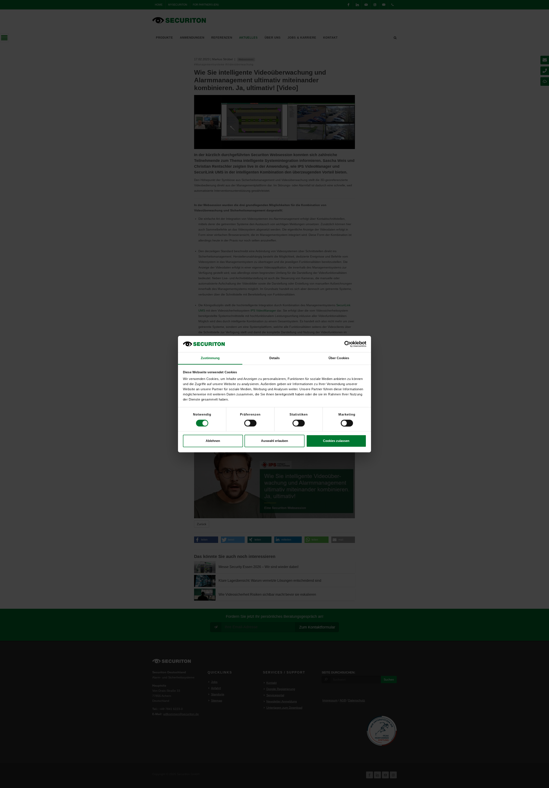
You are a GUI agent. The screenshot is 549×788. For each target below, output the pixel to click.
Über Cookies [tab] (339, 358)
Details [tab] (274, 358)
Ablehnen (213, 441)
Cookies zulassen (336, 441)
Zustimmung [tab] (210, 358)
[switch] (250, 423)
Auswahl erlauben (274, 441)
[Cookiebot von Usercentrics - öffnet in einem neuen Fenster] (347, 344)
